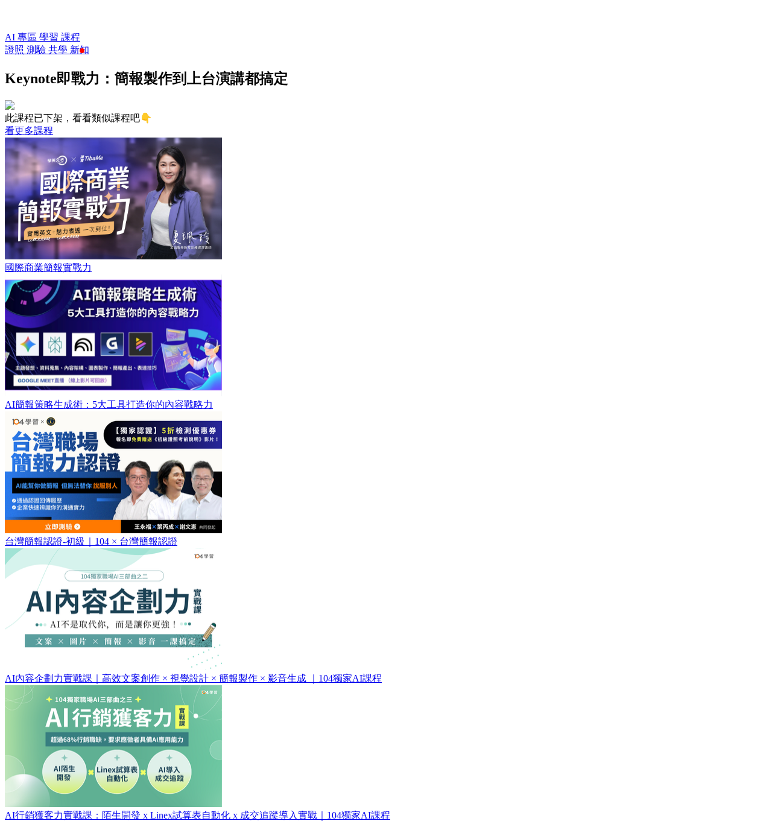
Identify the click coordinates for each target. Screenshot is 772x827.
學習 (50, 37)
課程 (70, 37)
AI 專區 (22, 37)
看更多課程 (29, 130)
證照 (16, 50)
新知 (79, 50)
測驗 (37, 50)
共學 (59, 50)
